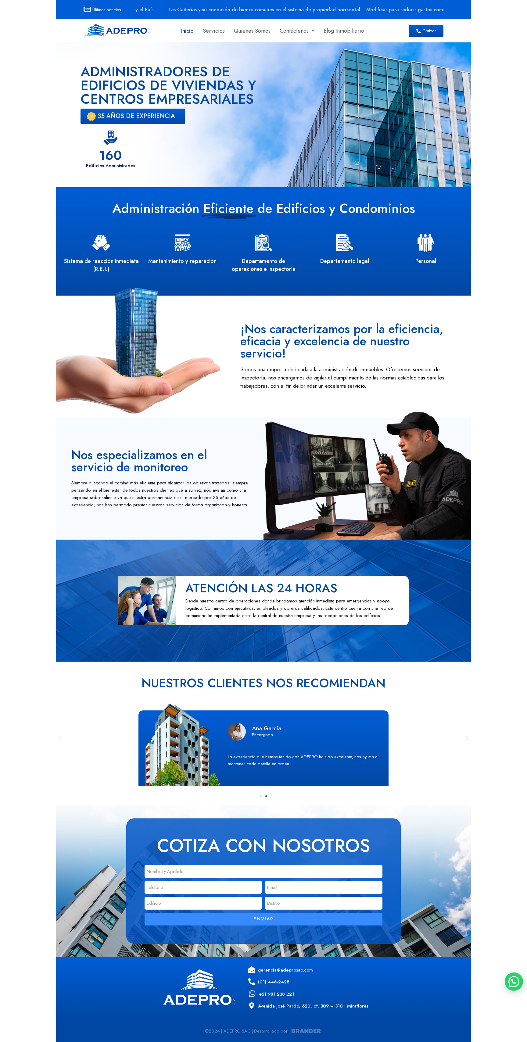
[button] (297, 30)
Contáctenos (294, 31)
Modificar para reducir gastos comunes (355, 9)
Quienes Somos (252, 31)
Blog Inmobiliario (344, 31)
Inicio (187, 31)
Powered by (522, 1019)
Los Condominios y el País (442, 9)
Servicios (214, 31)
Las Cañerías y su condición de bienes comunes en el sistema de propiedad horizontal (210, 9)
